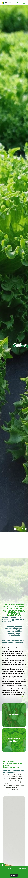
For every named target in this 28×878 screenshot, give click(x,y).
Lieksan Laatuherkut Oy (15, 696)
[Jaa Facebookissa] (2, 865)
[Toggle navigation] (24, 3)
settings (16, 872)
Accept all (14, 875)
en (17, 3)
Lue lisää (6, 794)
